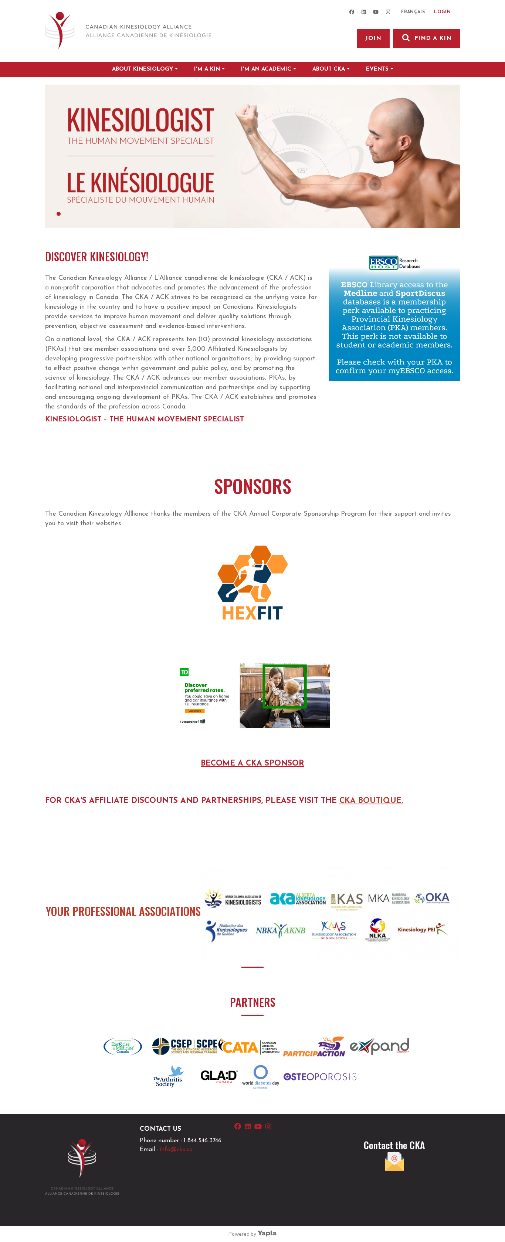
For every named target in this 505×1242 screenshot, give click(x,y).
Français (413, 12)
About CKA (328, 69)
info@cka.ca (176, 1150)
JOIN (373, 38)
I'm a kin (207, 69)
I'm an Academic (266, 69)
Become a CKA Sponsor (252, 763)
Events (377, 69)
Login (442, 12)
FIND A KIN (432, 38)
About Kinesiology (142, 69)
